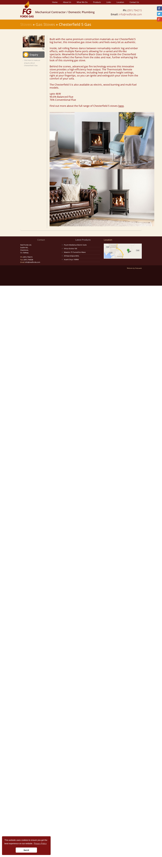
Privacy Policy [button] (40, 843)
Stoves (26, 24)
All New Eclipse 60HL (71, 256)
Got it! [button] (26, 850)
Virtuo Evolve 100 (70, 248)
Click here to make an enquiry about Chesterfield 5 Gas (32, 63)
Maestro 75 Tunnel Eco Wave (75, 252)
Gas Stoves (45, 24)
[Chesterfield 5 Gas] (34, 41)
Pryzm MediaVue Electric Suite (75, 245)
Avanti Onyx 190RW (71, 259)
